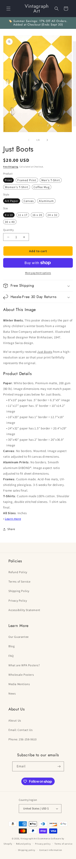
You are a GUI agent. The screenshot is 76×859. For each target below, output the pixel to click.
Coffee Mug (42, 187)
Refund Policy (17, 572)
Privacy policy (43, 843)
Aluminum (46, 201)
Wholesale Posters (21, 675)
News (12, 693)
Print (8, 180)
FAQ (11, 656)
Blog (11, 646)
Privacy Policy (17, 600)
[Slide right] (47, 140)
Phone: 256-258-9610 (22, 739)
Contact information (50, 850)
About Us (14, 720)
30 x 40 (10, 222)
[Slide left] (28, 140)
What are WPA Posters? (24, 665)
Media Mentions (19, 684)
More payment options (38, 272)
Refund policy (23, 843)
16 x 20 (37, 215)
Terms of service (63, 843)
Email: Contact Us (20, 730)
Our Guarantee (18, 637)
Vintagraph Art (28, 838)
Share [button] (11, 529)
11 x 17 (22, 215)
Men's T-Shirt (50, 180)
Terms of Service (19, 581)
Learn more (13, 519)
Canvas (29, 201)
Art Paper (11, 201)
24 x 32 (52, 215)
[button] (8, 8)
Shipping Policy (18, 591)
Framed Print (26, 180)
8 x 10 (9, 215)
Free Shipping (10, 166)
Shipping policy (26, 850)
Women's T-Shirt (16, 187)
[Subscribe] (59, 766)
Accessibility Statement (24, 610)
